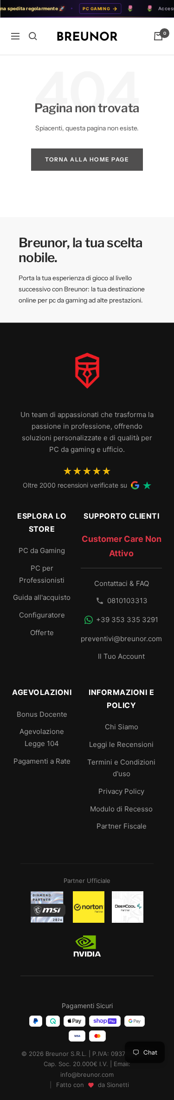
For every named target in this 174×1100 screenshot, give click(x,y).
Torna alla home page (87, 159)
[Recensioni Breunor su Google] (135, 485)
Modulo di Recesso (121, 808)
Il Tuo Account (121, 656)
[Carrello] (158, 36)
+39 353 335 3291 (127, 619)
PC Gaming (92, 8)
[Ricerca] (33, 36)
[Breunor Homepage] (87, 374)
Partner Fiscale (122, 826)
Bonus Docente (42, 714)
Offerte (42, 632)
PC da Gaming (42, 550)
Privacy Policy (121, 791)
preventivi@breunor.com (121, 638)
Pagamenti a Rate (42, 761)
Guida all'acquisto (42, 597)
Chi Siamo (121, 726)
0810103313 (127, 600)
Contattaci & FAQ (121, 583)
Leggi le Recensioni (121, 744)
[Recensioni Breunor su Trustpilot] (147, 485)
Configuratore (42, 615)
